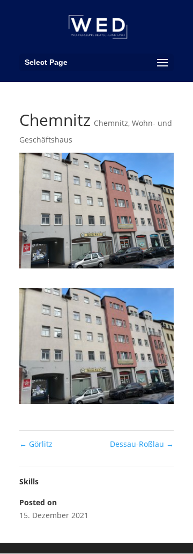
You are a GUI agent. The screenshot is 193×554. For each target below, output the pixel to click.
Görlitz (36, 444)
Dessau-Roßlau (142, 444)
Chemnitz (111, 123)
